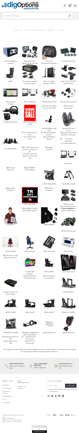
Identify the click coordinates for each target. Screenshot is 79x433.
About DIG (5, 385)
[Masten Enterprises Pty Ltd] (21, 6)
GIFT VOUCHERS (30, 204)
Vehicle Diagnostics (49, 333)
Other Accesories (49, 251)
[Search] (69, 15)
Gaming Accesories (10, 122)
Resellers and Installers (21, 387)
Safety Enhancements (49, 102)
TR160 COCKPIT (10, 312)
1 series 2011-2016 (49, 108)
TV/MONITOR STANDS (10, 333)
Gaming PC (10, 190)
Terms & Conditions (69, 389)
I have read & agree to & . (63, 390)
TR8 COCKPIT (29, 312)
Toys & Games (49, 278)
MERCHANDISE (49, 225)
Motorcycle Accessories (68, 102)
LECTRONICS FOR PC (30, 211)
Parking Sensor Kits (68, 61)
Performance (68, 251)
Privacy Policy (54, 391)
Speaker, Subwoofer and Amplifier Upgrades (10, 294)
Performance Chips (10, 258)
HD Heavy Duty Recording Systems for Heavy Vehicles (68, 206)
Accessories (68, 108)
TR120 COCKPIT (68, 292)
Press (4, 399)
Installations (10, 225)
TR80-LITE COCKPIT (68, 312)
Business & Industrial (68, 135)
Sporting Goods (29, 278)
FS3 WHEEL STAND (68, 184)
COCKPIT (49, 150)
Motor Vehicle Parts (68, 211)
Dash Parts (68, 163)
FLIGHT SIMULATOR (49, 184)
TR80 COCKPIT (49, 312)
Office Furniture (30, 251)
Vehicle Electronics (68, 333)
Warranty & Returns (6, 392)
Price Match (6, 402)
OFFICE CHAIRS (10, 251)
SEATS (10, 81)
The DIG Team (6, 388)
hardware (49, 190)
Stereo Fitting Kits (30, 102)
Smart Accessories (68, 272)
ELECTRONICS (30, 170)
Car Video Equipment (68, 143)
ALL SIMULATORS (10, 149)
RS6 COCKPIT (49, 272)
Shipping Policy (7, 396)
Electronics (10, 170)
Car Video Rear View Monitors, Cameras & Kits (30, 156)
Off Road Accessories (68, 231)
